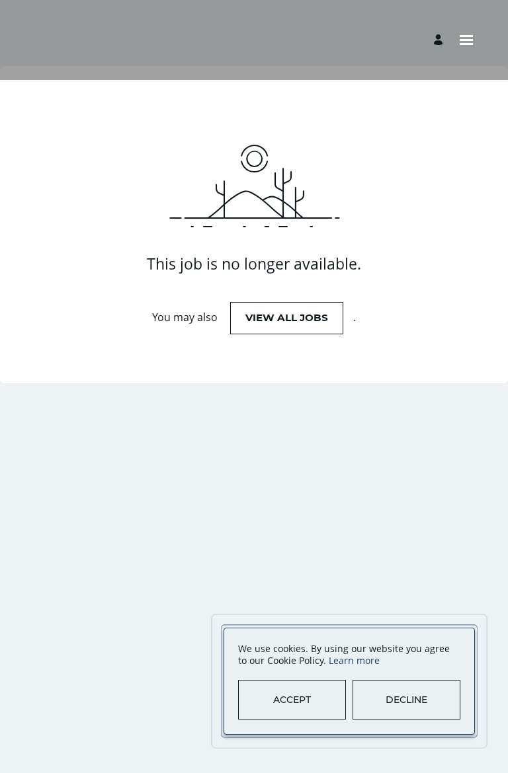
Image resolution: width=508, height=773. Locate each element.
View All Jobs (286, 317)
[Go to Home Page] (98, 40)
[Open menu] (466, 40)
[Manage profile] (440, 40)
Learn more (354, 660)
